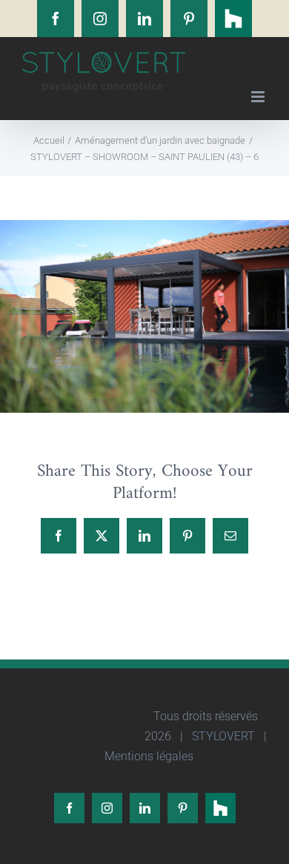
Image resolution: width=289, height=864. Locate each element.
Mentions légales (147, 756)
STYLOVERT (222, 736)
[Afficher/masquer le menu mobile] (259, 96)
